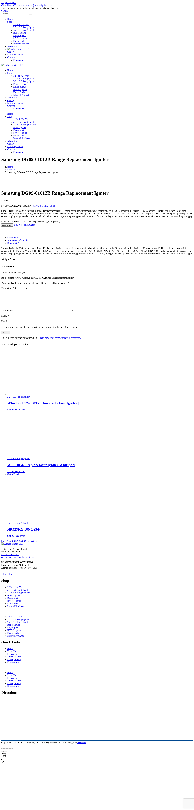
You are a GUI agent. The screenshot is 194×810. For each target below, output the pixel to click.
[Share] (8, 748)
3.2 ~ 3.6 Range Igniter (24, 81)
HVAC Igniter (20, 89)
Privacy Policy (14, 659)
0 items (4, 10)
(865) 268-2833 (8, 5)
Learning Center (15, 103)
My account (13, 654)
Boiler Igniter (19, 84)
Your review (8, 310)
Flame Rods (19, 92)
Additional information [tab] (18, 240)
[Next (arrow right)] (5, 751)
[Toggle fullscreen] (5, 748)
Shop (9, 73)
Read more (20, 536)
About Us (12, 97)
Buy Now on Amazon (24, 225)
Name (5, 315)
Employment (19, 108)
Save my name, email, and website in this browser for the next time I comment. (42, 327)
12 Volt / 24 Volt (21, 76)
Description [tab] (12, 237)
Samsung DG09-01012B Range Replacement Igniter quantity (30, 221)
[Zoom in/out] (2, 748)
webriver (81, 742)
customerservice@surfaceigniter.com (34, 5)
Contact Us (32, 541)
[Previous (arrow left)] (2, 751)
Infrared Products (21, 95)
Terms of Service (15, 656)
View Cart (12, 651)
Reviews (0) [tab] (13, 243)
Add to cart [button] (19, 409)
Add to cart (7, 225)
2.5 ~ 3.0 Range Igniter (24, 78)
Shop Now (6, 541)
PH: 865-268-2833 (10, 554)
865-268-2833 (19, 541)
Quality (10, 100)
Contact (11, 106)
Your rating (7, 288)
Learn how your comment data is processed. (60, 338)
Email (5, 321)
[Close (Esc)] (11, 748)
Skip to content (8, 2)
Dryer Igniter (19, 86)
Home (10, 70)
